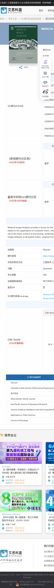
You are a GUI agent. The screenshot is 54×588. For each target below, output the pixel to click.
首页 (41, 10)
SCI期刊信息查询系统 (31, 19)
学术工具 (12, 19)
